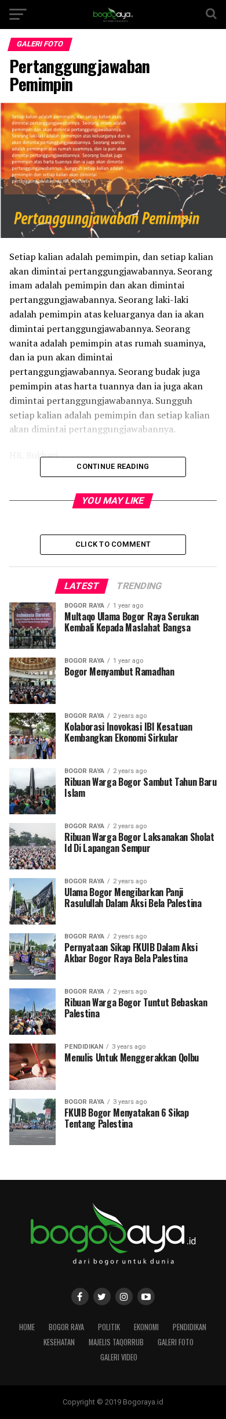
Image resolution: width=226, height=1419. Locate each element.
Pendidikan (189, 1327)
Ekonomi (146, 1327)
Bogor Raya (66, 1327)
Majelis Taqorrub (116, 1342)
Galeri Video (118, 1357)
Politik (109, 1327)
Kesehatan (59, 1342)
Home (27, 1327)
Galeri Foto (176, 1342)
